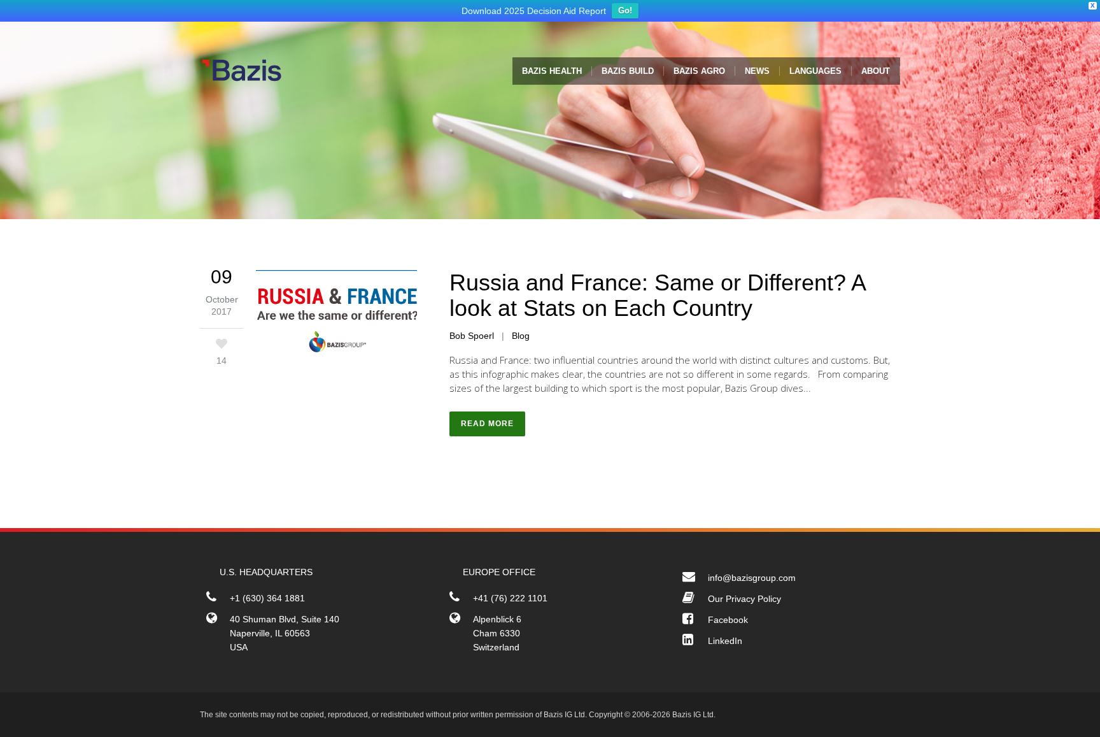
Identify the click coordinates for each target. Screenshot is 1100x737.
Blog (521, 339)
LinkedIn (725, 644)
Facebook (728, 623)
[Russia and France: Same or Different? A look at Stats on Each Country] (336, 319)
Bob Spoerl (471, 339)
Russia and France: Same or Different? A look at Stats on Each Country (657, 298)
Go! (625, 13)
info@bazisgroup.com (752, 581)
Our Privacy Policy (744, 602)
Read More (487, 426)
